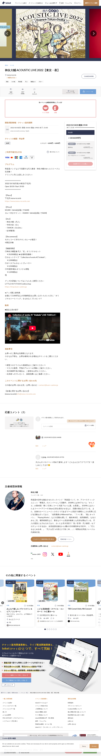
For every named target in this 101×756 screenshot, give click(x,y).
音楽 (6, 65)
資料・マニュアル (40, 721)
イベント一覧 (24, 692)
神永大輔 (34, 492)
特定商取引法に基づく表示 (76, 715)
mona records (25, 752)
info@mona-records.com (26, 394)
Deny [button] (84, 746)
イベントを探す (7, 703)
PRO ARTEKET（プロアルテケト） (14, 718)
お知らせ (70, 721)
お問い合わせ (72, 724)
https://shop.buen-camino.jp (16, 287)
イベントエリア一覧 (9, 709)
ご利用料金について (41, 709)
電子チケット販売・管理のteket (9, 692)
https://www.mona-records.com (17, 201)
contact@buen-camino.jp (48, 385)
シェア (44, 446)
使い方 (5, 712)
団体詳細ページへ (66, 539)
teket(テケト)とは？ (41, 703)
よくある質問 (7, 715)
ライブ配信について (41, 715)
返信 (37, 446)
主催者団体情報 (89, 76)
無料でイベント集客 (91, 3)
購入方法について (54, 152)
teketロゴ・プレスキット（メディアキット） (49, 727)
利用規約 (70, 703)
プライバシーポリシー (75, 706)
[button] (45, 629)
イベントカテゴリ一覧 (9, 706)
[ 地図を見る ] (11, 77)
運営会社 (70, 718)
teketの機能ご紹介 (41, 712)
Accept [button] (94, 746)
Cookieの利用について (75, 709)
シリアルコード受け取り (10, 721)
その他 (12, 65)
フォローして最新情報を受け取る (43, 539)
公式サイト (36, 555)
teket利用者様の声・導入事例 (44, 718)
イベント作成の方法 (41, 706)
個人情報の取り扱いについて (77, 712)
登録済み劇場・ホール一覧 (43, 724)
